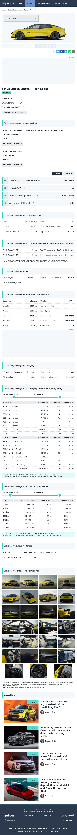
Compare (57, 3)
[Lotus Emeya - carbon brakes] (63, 671)
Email (73, 51)
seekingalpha (67, 815)
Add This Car (42, 46)
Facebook (62, 51)
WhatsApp (69, 51)
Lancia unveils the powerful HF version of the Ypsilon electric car (53, 756)
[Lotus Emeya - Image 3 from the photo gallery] (48, 582)
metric (57, 174)
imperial (69, 174)
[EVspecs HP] (8, 3)
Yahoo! (9, 815)
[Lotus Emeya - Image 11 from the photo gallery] (48, 612)
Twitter (58, 51)
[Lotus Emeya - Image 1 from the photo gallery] (11, 582)
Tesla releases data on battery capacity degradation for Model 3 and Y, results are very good (54, 785)
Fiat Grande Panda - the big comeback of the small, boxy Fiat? (54, 704)
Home (4, 10)
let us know (39, 687)
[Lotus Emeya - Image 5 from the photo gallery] (11, 597)
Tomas (47, 712)
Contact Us (11, 828)
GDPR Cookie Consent (60, 828)
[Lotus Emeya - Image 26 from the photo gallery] (38, 671)
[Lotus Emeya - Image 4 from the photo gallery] (66, 582)
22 (55, 741)
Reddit (65, 51)
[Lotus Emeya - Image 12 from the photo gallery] (66, 612)
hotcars (9, 820)
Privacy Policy (43, 828)
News (65, 3)
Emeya (26, 10)
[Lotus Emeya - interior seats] (29, 641)
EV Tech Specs (12, 10)
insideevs (28, 815)
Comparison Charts (43, 3)
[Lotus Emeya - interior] (29, 627)
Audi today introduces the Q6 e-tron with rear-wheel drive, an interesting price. (55, 731)
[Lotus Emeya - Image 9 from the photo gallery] (11, 612)
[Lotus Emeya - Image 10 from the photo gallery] (29, 612)
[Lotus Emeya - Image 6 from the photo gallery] (29, 597)
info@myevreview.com (23, 831)
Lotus (20, 10)
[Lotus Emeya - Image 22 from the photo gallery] (29, 656)
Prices (21, 3)
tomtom (67, 820)
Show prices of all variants (12, 144)
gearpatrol (48, 815)
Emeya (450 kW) (12, 103)
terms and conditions (27, 828)
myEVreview (53, 831)
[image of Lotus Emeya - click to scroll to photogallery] (38, 31)
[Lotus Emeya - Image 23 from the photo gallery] (48, 656)
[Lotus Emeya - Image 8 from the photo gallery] (66, 597)
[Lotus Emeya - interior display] (48, 627)
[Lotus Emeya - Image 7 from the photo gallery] (48, 597)
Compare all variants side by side (14, 112)
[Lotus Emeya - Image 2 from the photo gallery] (29, 582)
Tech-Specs (29, 3)
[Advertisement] (38, 71)
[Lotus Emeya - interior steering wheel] (11, 627)
